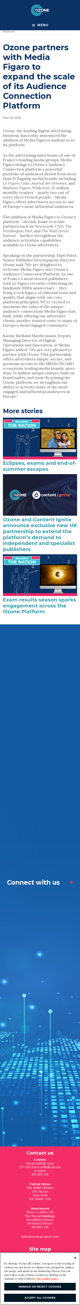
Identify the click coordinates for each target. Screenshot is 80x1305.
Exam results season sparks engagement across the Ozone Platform (39, 605)
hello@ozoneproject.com (40, 1236)
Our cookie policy (47, 1278)
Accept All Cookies (40, 1297)
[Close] (75, 1258)
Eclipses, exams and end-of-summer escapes (40, 466)
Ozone (40, 10)
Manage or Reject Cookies (40, 1286)
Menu (43, 25)
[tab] (40, 882)
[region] (40, 1278)
